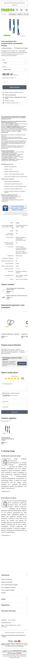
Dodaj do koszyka (14, 87)
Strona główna (12, 14)
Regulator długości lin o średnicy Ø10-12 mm (16, 295)
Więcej (22, 226)
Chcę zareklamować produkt (9, 584)
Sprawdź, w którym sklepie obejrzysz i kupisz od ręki (15, 97)
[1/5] (6, 378)
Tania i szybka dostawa (10, 94)
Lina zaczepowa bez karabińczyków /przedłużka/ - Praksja (7, 439)
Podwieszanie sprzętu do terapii (11, 456)
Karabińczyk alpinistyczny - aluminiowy (10, 334)
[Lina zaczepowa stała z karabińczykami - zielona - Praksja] (3, 290)
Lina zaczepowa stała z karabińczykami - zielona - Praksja (15, 289)
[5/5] (18, 378)
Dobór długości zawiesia (8, 498)
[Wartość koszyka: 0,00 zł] (21, 10)
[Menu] (26, 10)
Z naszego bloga (8, 451)
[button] (24, 311)
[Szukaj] (17, 10)
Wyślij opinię (14, 412)
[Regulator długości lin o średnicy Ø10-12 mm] (3, 297)
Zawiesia (20, 14)
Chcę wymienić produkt (8, 590)
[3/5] (12, 378)
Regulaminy (5, 605)
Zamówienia (5, 575)
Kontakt (3, 593)
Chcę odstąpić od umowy (8, 587)
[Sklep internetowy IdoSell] (14, 636)
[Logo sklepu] (8, 10)
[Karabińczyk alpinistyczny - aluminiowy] (10, 323)
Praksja (17, 222)
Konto (3, 599)
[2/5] (9, 378)
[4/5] (15, 378)
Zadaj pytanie (21, 363)
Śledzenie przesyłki (6, 582)
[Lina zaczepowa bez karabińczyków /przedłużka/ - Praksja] (7, 429)
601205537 (4, 620)
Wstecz (4, 14)
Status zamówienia (6, 579)
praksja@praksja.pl (6, 622)
